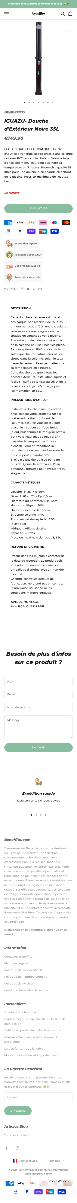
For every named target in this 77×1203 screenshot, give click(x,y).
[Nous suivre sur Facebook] (6, 1148)
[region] (38, 792)
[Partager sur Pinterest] (34, 289)
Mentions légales (16, 963)
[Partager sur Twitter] (28, 289)
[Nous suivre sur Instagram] (17, 1148)
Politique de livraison (19, 983)
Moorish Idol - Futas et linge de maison (32, 1055)
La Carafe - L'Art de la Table (23, 1048)
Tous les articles (15, 1135)
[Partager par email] (40, 289)
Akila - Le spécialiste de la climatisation (32, 1030)
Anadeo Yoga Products (20, 1012)
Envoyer (38, 747)
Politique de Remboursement (25, 976)
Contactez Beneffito (18, 956)
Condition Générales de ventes (26, 990)
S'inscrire (17, 1110)
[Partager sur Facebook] (22, 289)
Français (54, 1160)
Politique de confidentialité (23, 970)
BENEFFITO (14, 112)
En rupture (38, 208)
